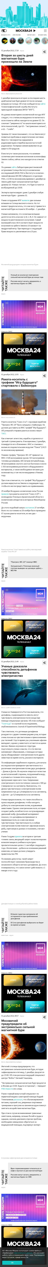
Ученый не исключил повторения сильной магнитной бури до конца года (27, 276)
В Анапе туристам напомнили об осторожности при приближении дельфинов (24, 916)
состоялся (29, 507)
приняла (18, 836)
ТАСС (3, 433)
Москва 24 (24, 30)
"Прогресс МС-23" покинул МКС (24, 562)
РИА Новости (7, 1088)
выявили (25, 200)
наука (3, 294)
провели (5, 494)
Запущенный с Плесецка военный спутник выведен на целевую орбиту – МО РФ (27, 568)
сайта (13, 167)
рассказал (18, 1099)
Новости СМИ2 (6, 331)
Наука (22, 51)
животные (4, 935)
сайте (42, 104)
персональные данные (23, 1253)
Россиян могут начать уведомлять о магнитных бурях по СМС (26, 282)
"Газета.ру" (6, 723)
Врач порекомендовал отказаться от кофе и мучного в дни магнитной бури (26, 1169)
